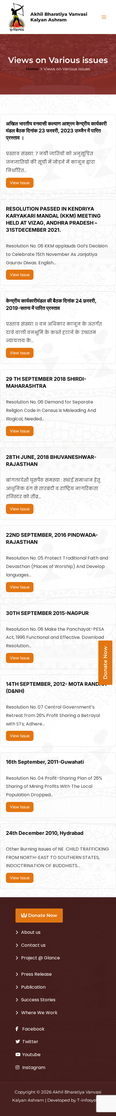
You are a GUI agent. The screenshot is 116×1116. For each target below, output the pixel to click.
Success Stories (38, 999)
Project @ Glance (40, 958)
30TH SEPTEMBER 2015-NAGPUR (47, 613)
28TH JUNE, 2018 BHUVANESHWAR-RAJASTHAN (51, 460)
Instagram (33, 1067)
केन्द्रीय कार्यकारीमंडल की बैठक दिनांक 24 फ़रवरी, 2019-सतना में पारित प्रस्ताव (51, 304)
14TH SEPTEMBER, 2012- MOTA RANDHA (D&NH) (56, 687)
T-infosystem (90, 1100)
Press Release (36, 974)
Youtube (31, 1054)
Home (32, 68)
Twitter (29, 1041)
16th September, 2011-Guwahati (45, 762)
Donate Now (42, 915)
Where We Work (39, 1012)
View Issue (20, 182)
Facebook (32, 1029)
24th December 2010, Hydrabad (44, 833)
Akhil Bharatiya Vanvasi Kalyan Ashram (58, 16)
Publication (33, 987)
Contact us (33, 945)
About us (31, 932)
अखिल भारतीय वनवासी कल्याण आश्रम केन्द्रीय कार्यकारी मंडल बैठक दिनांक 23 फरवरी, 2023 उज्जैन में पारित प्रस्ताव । (56, 131)
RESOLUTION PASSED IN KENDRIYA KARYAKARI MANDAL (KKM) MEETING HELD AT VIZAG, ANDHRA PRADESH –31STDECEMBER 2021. (53, 219)
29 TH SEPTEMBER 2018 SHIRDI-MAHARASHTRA (46, 382)
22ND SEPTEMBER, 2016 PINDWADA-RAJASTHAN (52, 538)
